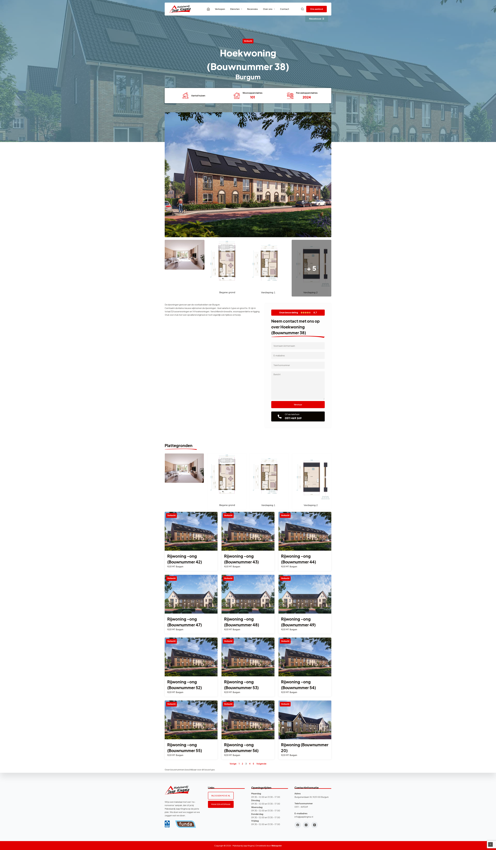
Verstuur (298, 404)
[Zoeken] (302, 9)
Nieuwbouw (315, 18)
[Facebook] (298, 825)
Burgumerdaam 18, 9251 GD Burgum (312, 797)
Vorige (233, 763)
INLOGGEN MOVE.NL (220, 795)
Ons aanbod (316, 9)
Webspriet (276, 845)
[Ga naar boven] (490, 844)
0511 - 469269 (301, 806)
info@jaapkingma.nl (304, 816)
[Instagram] (306, 825)
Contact (284, 9)
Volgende (261, 763)
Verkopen (220, 9)
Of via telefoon (292, 414)
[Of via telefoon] (280, 416)
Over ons (267, 9)
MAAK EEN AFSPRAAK (220, 804)
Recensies (252, 9)
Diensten (235, 9)
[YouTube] (314, 825)
